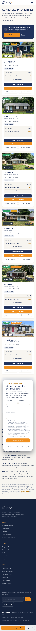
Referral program (7, 574)
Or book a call (8, 604)
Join (27, 599)
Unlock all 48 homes (12, 35)
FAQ (3, 559)
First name (9, 400)
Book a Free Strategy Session (13, 628)
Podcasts (5, 577)
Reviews (4, 553)
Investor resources (7, 571)
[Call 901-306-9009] (28, 628)
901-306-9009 (25, 491)
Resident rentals (6, 583)
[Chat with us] (33, 628)
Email (7, 406)
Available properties (7, 525)
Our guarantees (6, 547)
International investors (8, 537)
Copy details (26, 91)
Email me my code (18, 440)
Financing (5, 531)
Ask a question (11, 91)
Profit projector (6, 568)
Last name (21, 400)
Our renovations (6, 550)
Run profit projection (18, 84)
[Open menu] (32, 2)
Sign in (23, 34)
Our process (5, 528)
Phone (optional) (10, 412)
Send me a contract (18, 88)
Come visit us (6, 580)
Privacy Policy (11, 436)
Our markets (5, 556)
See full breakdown (17, 79)
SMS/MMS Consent (13, 419)
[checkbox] (6, 419)
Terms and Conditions (21, 436)
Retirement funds (7, 534)
